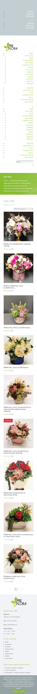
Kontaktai (29, 14)
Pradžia (6, 201)
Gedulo (30, 97)
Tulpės (31, 58)
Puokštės (30, 88)
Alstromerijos (28, 60)
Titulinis (30, 11)
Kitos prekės (28, 102)
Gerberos (30, 72)
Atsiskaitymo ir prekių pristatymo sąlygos (18, 672)
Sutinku (15, 691)
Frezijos (30, 67)
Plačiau (22, 691)
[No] (35, 685)
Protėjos (30, 81)
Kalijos (30, 77)
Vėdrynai (29, 84)
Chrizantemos (27, 65)
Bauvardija (29, 63)
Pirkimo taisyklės (10, 670)
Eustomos (29, 70)
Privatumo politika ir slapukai (14, 668)
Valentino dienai (26, 99)
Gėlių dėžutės (28, 90)
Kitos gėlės (29, 56)
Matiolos (29, 79)
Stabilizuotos (28, 95)
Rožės (31, 53)
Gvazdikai (29, 74)
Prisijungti (29, 16)
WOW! (31, 93)
